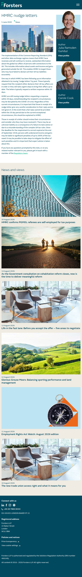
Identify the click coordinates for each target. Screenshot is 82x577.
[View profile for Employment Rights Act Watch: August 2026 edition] (41, 408)
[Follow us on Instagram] (10, 505)
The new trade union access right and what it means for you (34, 485)
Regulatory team (21, 153)
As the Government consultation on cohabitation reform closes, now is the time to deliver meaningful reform (39, 275)
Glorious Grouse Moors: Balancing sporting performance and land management (36, 381)
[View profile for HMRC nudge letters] (27, 38)
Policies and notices (11, 537)
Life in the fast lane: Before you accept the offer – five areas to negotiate (41, 328)
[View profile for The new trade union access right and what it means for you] (41, 459)
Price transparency (9, 541)
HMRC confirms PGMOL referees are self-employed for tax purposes (38, 222)
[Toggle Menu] (78, 4)
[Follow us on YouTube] (14, 505)
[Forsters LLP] (12, 5)
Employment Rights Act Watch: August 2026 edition (30, 434)
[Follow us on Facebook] (6, 505)
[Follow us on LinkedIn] (3, 505)
